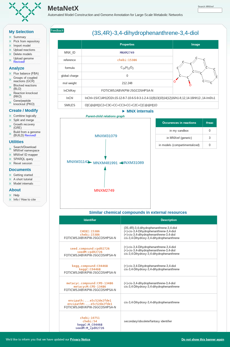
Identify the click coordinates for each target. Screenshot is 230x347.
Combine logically (24, 115)
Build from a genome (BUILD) (26, 133)
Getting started (23, 175)
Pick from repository (26, 41)
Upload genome (23, 60)
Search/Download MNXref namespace (26, 148)
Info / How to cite (24, 199)
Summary (19, 37)
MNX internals (140, 111)
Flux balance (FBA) (26, 73)
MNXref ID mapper (25, 154)
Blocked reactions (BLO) (25, 87)
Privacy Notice (80, 339)
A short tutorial (22, 179)
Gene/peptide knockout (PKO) (23, 102)
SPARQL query (23, 159)
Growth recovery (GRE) (24, 126)
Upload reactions (24, 50)
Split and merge (23, 120)
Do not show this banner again (202, 339)
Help (16, 195)
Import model (22, 45)
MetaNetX (63, 8)
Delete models (22, 54)
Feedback (57, 30)
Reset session (22, 163)
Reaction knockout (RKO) (25, 94)
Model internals (23, 183)
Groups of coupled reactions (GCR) (25, 79)
